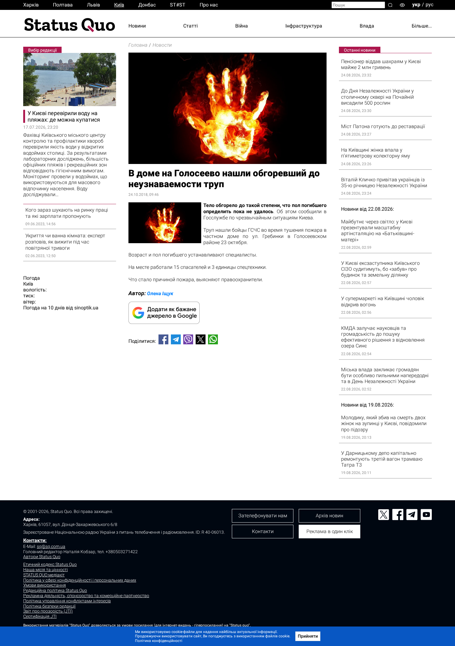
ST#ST (177, 5)
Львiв (93, 5)
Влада (367, 26)
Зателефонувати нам (262, 516)
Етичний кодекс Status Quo (50, 564)
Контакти (263, 531)
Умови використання (44, 585)
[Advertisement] (227, 369)
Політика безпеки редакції (49, 606)
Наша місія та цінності (45, 569)
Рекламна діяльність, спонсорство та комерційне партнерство (86, 595)
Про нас (209, 5)
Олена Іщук (160, 293)
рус (429, 4)
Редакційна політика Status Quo (55, 590)
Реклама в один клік (329, 531)
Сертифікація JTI (40, 616)
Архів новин (329, 516)
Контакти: (35, 540)
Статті (190, 26)
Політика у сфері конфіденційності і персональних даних (79, 580)
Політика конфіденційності (158, 641)
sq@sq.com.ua (51, 546)
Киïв (119, 5)
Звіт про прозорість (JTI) (48, 611)
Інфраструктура (303, 26)
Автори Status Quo (41, 556)
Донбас (147, 5)
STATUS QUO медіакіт (44, 574)
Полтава (63, 5)
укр (416, 4)
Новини (137, 26)
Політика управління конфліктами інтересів (67, 600)
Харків (31, 5)
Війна (241, 26)
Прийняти (308, 636)
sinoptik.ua (86, 308)
